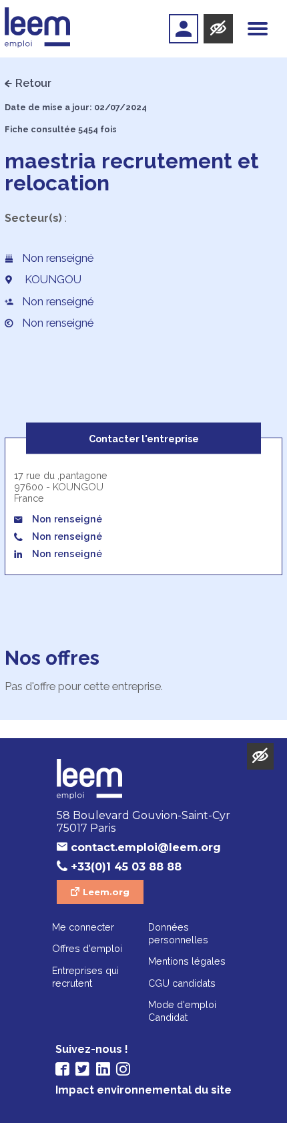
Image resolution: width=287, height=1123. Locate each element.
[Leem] (38, 29)
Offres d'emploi (87, 948)
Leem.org (106, 892)
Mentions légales (187, 961)
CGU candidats (182, 983)
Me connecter (83, 927)
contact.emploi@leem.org (146, 847)
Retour (33, 83)
